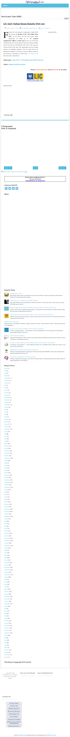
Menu (5, 5)
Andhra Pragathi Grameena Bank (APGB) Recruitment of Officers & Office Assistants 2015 (33, 307)
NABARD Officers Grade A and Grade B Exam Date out (24, 350)
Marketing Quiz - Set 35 (16, 293)
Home (35, 168)
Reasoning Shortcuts (14, 711)
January (6, 395)
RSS (17, 188)
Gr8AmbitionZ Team (50, 735)
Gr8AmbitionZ (22, 735)
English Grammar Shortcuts (11, 321)
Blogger (10, 678)
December (7, 397)
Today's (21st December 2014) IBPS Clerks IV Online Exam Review (27, 328)
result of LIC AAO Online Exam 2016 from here (27, 60)
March (6, 375)
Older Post (62, 168)
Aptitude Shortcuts (14, 708)
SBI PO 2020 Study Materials (17, 335)
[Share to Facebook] (11, 115)
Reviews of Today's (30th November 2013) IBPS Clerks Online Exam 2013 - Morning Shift (32, 342)
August (6, 368)
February (6, 392)
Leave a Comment (45, 28)
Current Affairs (14, 716)
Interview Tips (14, 706)
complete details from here (17, 64)
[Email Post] (4, 115)
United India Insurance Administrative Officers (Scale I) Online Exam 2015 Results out (32, 314)
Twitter (9, 188)
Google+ (13, 188)
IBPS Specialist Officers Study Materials (14, 722)
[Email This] (7, 115)
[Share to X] (10, 115)
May (5, 371)
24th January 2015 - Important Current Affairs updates (24, 300)
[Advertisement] (21, 12)
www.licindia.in (32, 53)
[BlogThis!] (8, 115)
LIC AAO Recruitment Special (29, 28)
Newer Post (8, 168)
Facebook (6, 188)
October (6, 383)
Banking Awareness (14, 726)
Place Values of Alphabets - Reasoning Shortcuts (23, 357)
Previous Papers (14, 703)
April (5, 373)
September (7, 378)
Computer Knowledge (14, 719)
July (5, 385)
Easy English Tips (14, 714)
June (5, 412)
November (7, 380)
